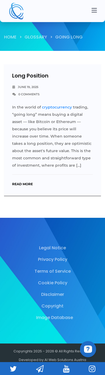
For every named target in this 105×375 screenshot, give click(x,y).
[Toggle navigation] (94, 11)
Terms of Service (52, 271)
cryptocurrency (57, 107)
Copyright (52, 306)
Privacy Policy (52, 259)
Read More (22, 184)
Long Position (30, 75)
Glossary (35, 37)
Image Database (54, 317)
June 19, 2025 (28, 87)
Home (10, 37)
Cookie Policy (52, 283)
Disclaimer (52, 294)
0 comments (29, 94)
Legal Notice (52, 248)
